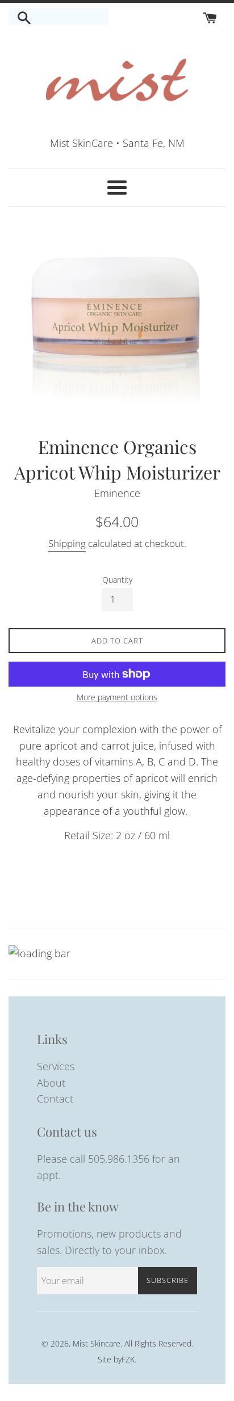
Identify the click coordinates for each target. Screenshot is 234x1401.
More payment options (117, 697)
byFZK (124, 1359)
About (51, 1082)
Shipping (67, 543)
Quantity (117, 579)
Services (55, 1066)
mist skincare (96, 1343)
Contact (55, 1098)
